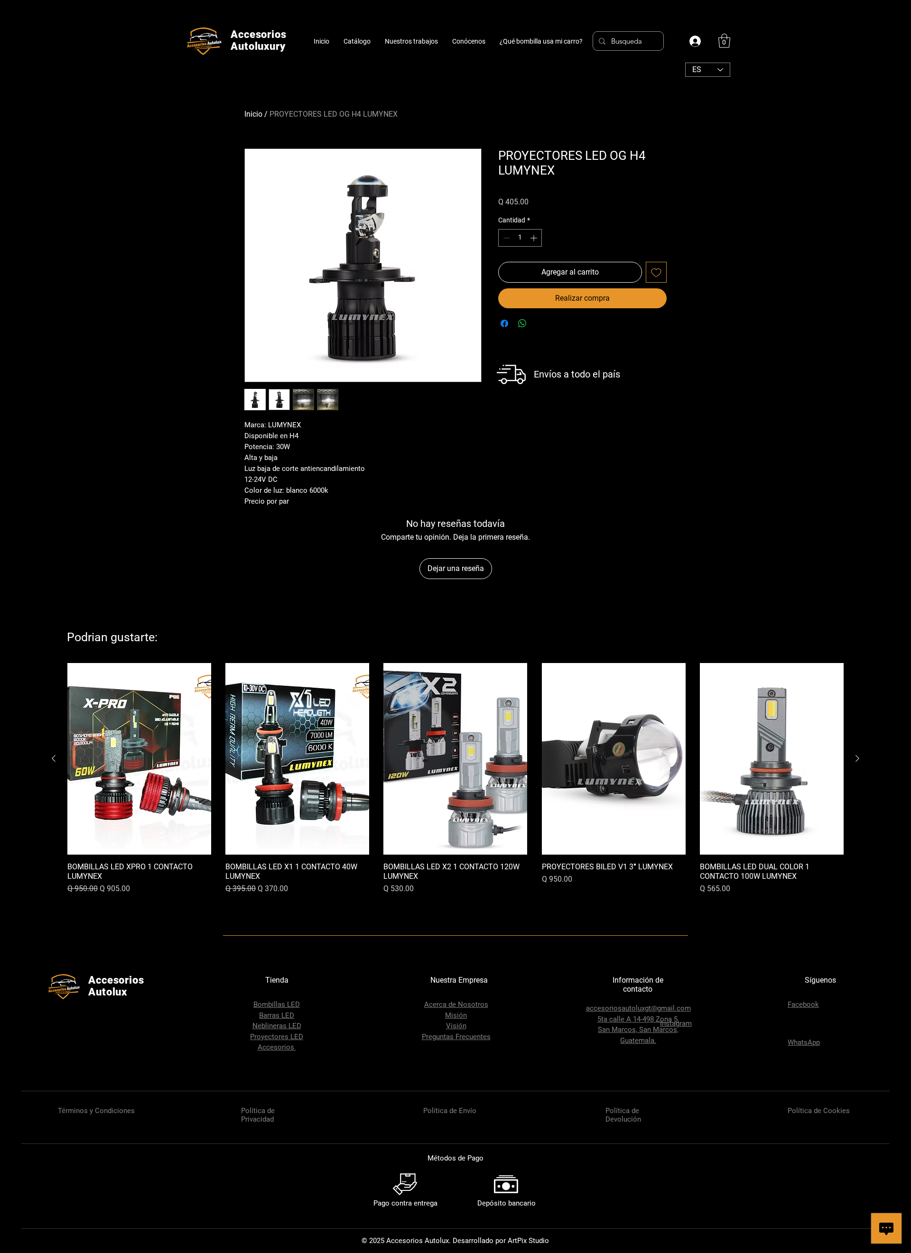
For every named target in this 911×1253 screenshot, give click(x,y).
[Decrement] (505, 238)
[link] (724, 41)
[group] (455, 791)
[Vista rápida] (139, 759)
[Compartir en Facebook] (504, 323)
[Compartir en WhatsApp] (522, 323)
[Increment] (534, 238)
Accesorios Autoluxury (259, 40)
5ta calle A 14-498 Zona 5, (638, 1019)
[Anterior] (53, 758)
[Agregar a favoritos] (656, 272)
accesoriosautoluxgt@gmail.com (638, 1008)
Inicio (253, 114)
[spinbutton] (520, 238)
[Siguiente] (857, 758)
